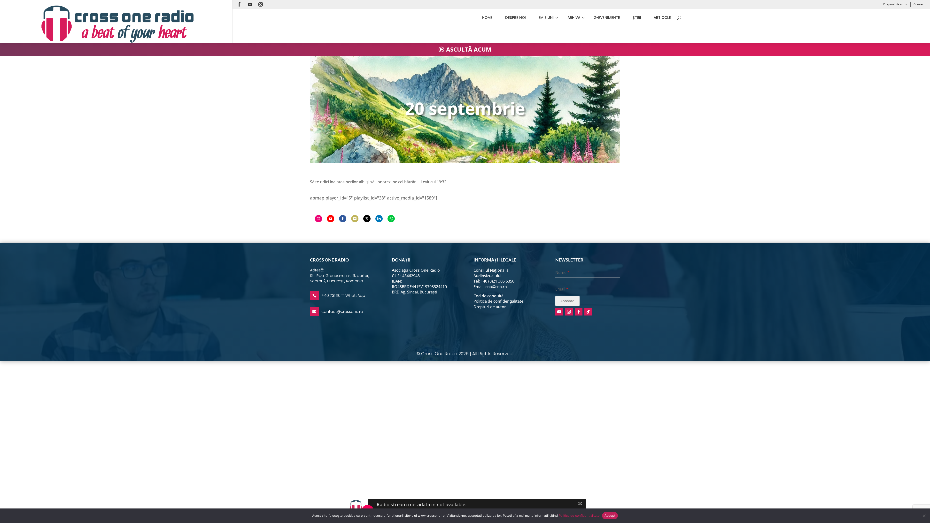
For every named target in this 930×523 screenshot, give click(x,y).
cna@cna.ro (496, 286)
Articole (662, 17)
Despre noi (515, 17)
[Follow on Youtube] (250, 4)
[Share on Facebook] (342, 218)
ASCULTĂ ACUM (468, 49)
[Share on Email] (354, 218)
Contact (919, 4)
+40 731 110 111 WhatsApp (343, 295)
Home (487, 17)
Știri (637, 17)
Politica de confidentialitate (579, 515)
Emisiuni (546, 17)
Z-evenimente (607, 17)
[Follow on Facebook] (239, 4)
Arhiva (573, 17)
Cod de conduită (488, 296)
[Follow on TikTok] (588, 311)
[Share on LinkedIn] (379, 218)
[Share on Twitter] (367, 218)
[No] (924, 515)
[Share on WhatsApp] (391, 218)
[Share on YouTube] (330, 218)
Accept (610, 515)
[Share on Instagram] (318, 218)
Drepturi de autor (895, 4)
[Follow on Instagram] (260, 4)
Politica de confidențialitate (498, 301)
